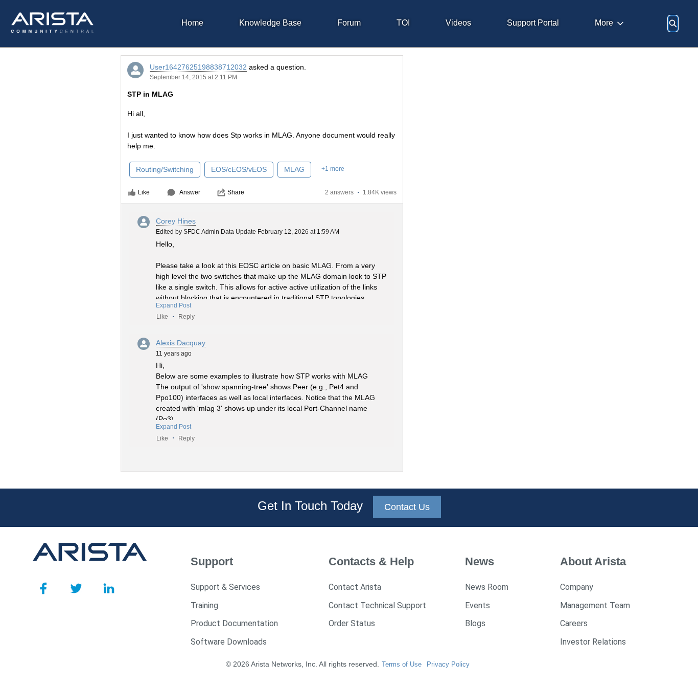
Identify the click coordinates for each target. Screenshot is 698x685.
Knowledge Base (270, 22)
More (604, 22)
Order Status (352, 623)
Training (204, 605)
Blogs (475, 623)
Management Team (595, 605)
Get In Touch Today (310, 506)
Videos (458, 22)
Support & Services (225, 587)
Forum (349, 22)
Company (576, 587)
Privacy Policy (448, 664)
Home (192, 22)
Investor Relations (593, 642)
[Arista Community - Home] (53, 23)
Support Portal (533, 22)
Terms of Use (402, 664)
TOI (403, 22)
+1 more (332, 168)
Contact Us (407, 507)
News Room (486, 587)
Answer (189, 192)
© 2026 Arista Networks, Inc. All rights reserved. (302, 664)
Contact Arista (355, 587)
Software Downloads (229, 642)
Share (235, 192)
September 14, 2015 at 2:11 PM (193, 77)
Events (477, 605)
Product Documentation (234, 623)
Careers (574, 623)
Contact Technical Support (377, 605)
